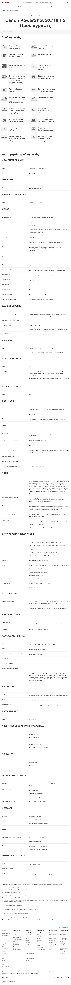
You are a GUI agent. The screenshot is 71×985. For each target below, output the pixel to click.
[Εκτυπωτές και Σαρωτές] (43, 6)
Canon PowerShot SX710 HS (7, 31)
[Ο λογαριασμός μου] (68, 2)
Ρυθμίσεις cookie (34, 973)
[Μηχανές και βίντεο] (26, 6)
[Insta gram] (58, 977)
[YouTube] (68, 977)
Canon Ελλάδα (5, 977)
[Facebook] (54, 977)
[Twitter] (64, 977)
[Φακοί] (30, 6)
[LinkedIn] (61, 977)
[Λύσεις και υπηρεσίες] (55, 6)
